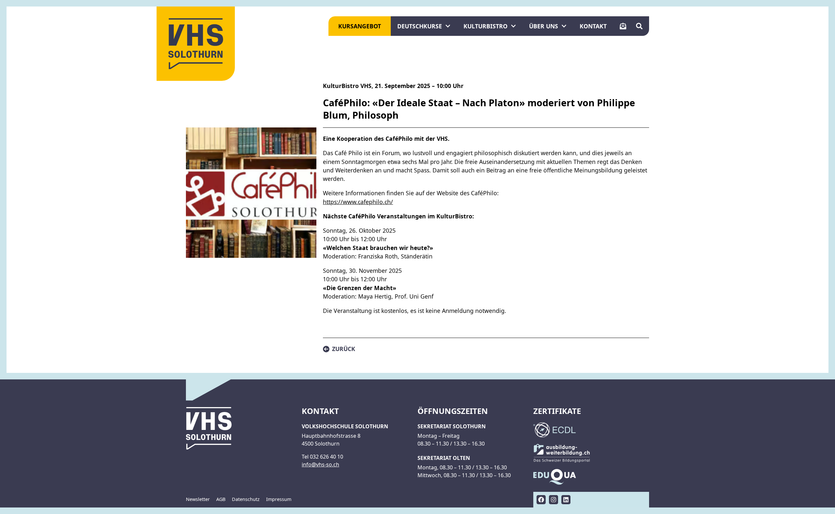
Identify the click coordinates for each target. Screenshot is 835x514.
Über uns (543, 26)
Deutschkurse (419, 26)
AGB (220, 499)
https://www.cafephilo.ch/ (358, 202)
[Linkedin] (565, 499)
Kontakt (593, 26)
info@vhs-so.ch (320, 464)
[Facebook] (541, 499)
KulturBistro (485, 26)
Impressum (278, 499)
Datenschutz (246, 499)
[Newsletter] (623, 26)
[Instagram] (553, 499)
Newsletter (198, 499)
